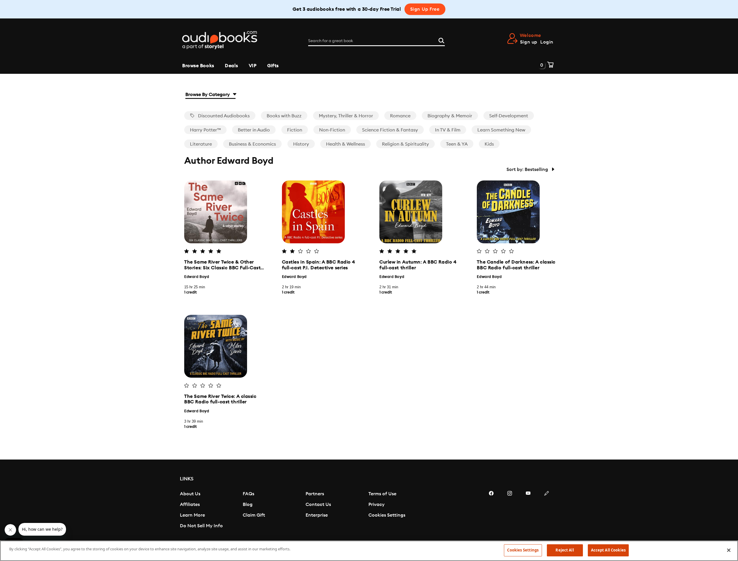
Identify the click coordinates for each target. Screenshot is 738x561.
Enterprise (317, 515)
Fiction (294, 130)
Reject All (565, 550)
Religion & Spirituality (405, 144)
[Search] (441, 40)
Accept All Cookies (608, 550)
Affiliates (190, 504)
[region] (369, 551)
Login (547, 42)
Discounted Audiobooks (223, 116)
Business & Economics (252, 144)
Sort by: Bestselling (528, 169)
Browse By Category (208, 94)
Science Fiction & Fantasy (390, 130)
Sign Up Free (425, 9)
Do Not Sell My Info (201, 526)
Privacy (376, 504)
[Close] (728, 550)
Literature (201, 144)
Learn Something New (501, 130)
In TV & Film (447, 130)
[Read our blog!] (546, 510)
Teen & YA (457, 144)
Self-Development (508, 116)
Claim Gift (254, 515)
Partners (315, 494)
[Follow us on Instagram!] (509, 510)
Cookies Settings (386, 515)
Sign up (528, 42)
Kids (489, 144)
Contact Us (318, 504)
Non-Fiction (332, 130)
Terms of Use (382, 494)
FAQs (248, 494)
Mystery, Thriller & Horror (346, 116)
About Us (190, 494)
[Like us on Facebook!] (491, 510)
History (301, 144)
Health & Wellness (345, 144)
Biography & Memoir (450, 116)
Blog (248, 504)
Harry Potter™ (205, 130)
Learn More (192, 515)
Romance (400, 116)
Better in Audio (254, 130)
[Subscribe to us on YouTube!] (528, 510)
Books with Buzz (284, 116)
